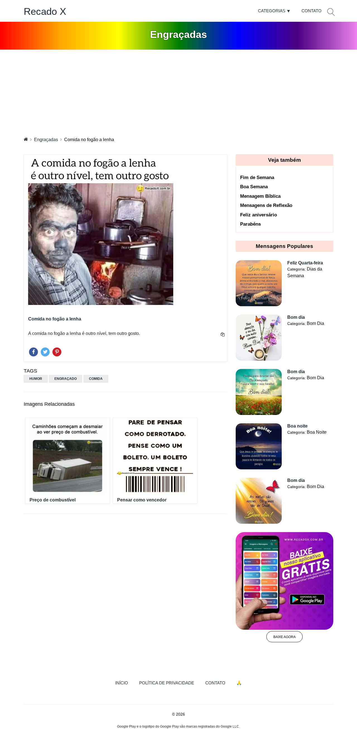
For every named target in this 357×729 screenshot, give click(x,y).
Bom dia (296, 317)
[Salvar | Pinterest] (56, 350)
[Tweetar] (45, 350)
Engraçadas (46, 139)
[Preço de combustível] (67, 456)
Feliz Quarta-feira (305, 262)
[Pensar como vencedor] (155, 456)
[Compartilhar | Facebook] (33, 350)
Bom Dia (315, 323)
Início (124, 682)
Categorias (271, 10)
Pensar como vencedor (142, 500)
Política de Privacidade (166, 682)
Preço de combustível (53, 500)
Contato (311, 10)
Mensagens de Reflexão (266, 205)
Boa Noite (317, 432)
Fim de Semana (257, 177)
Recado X (45, 11)
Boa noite (297, 426)
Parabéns (250, 224)
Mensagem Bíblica (260, 196)
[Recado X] (26, 139)
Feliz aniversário (258, 215)
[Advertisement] (178, 91)
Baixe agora (284, 637)
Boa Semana (254, 186)
